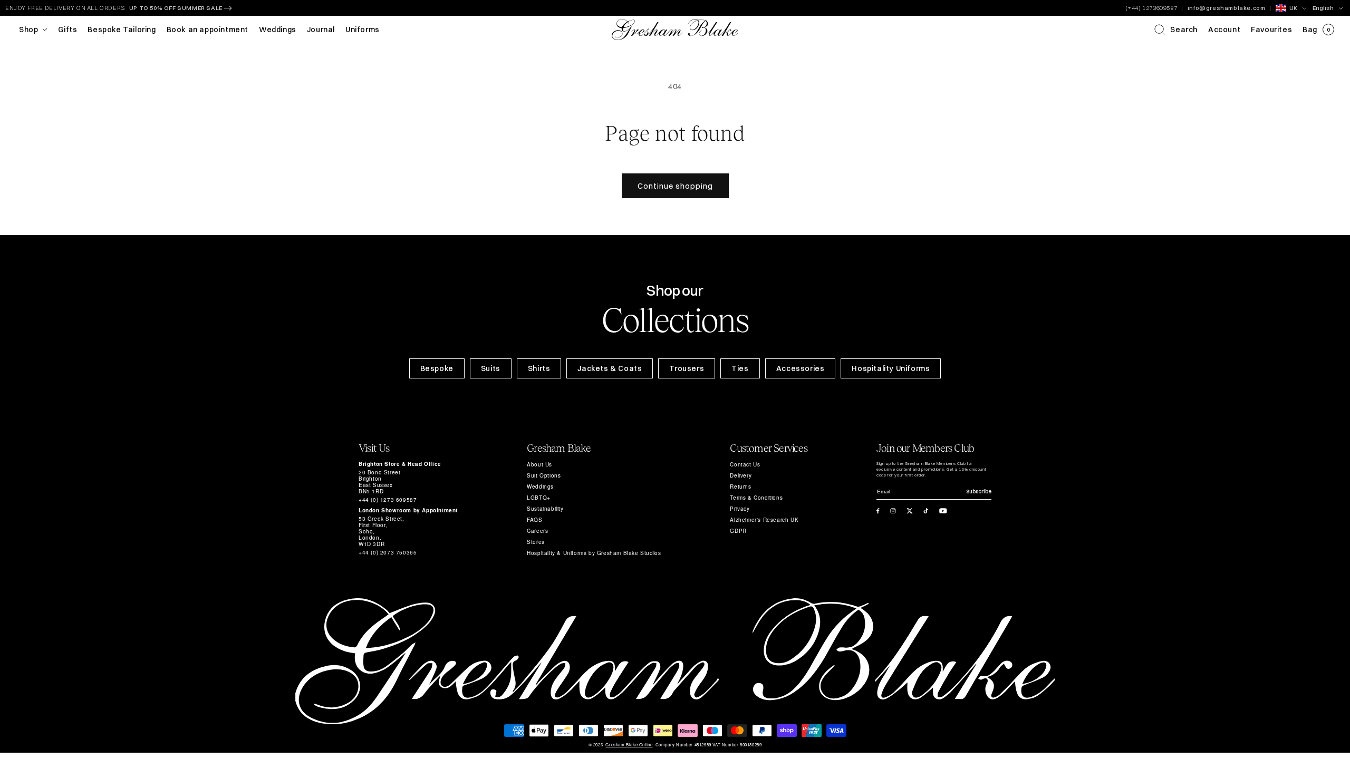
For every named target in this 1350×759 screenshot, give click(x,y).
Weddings (540, 486)
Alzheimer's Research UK (764, 519)
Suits (490, 368)
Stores (536, 542)
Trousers (686, 368)
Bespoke (437, 368)
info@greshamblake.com (1227, 8)
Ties (739, 368)
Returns (740, 486)
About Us (539, 464)
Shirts (539, 368)
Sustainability (545, 508)
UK (1293, 8)
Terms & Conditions (756, 497)
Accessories (800, 368)
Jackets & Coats (609, 368)
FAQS (534, 519)
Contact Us (745, 464)
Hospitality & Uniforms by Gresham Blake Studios (594, 553)
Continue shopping (675, 186)
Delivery (740, 475)
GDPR (738, 530)
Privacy (739, 508)
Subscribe (978, 491)
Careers (537, 530)
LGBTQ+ (539, 497)
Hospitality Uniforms (891, 368)
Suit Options (544, 475)
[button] (1176, 29)
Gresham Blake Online (628, 744)
